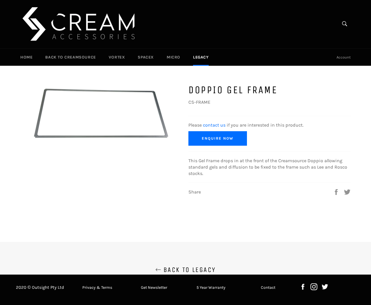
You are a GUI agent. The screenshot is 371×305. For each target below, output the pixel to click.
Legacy (201, 57)
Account (344, 57)
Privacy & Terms (97, 287)
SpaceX (146, 57)
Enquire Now (218, 138)
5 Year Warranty (211, 287)
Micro (173, 57)
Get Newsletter (154, 287)
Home (26, 57)
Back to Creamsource (70, 57)
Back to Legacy (188, 270)
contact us (214, 125)
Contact (268, 287)
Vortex (117, 57)
